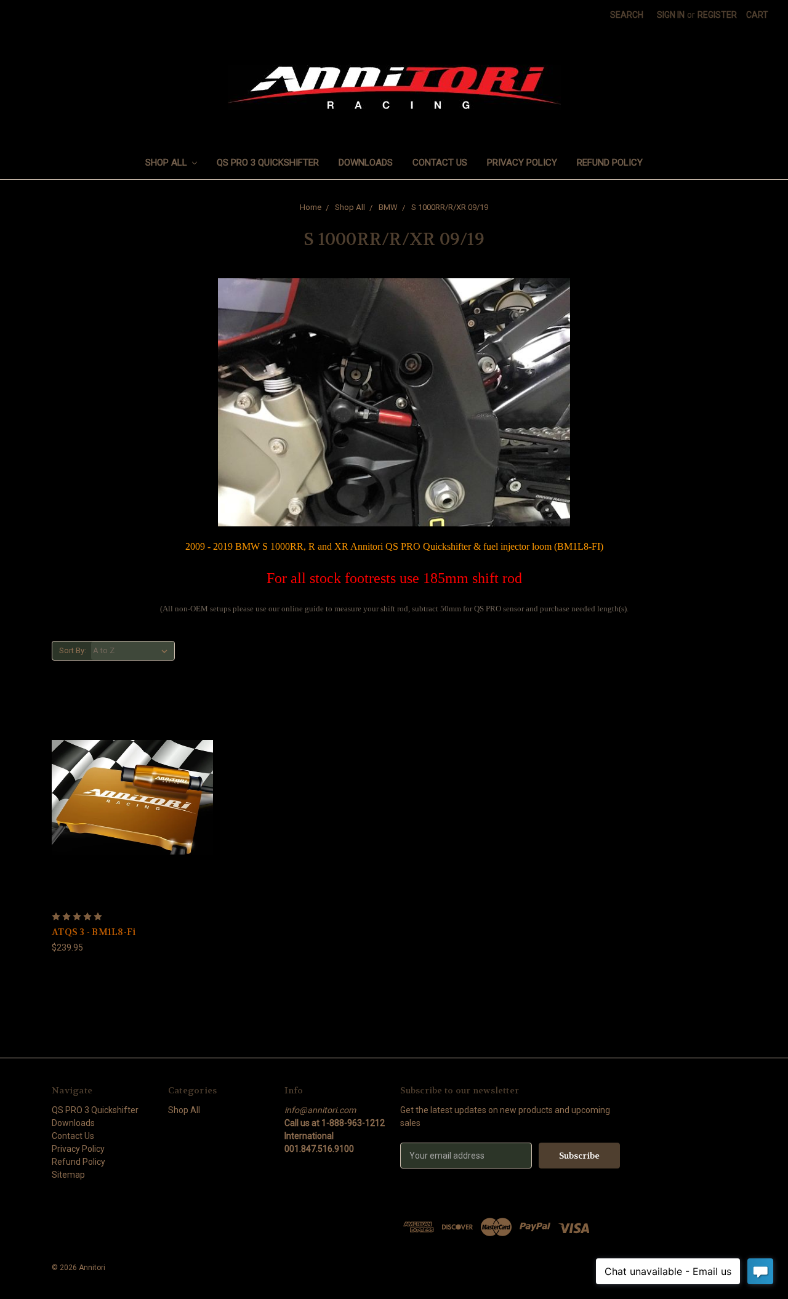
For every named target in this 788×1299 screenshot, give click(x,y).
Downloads (366, 162)
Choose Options (132, 797)
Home (310, 207)
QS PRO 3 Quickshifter (268, 162)
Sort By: (72, 650)
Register (717, 15)
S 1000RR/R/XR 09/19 (449, 207)
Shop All (167, 162)
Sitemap (68, 1175)
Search (626, 15)
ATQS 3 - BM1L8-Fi (93, 932)
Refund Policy (610, 162)
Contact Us (439, 162)
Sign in (671, 15)
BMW (388, 207)
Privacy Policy (522, 162)
